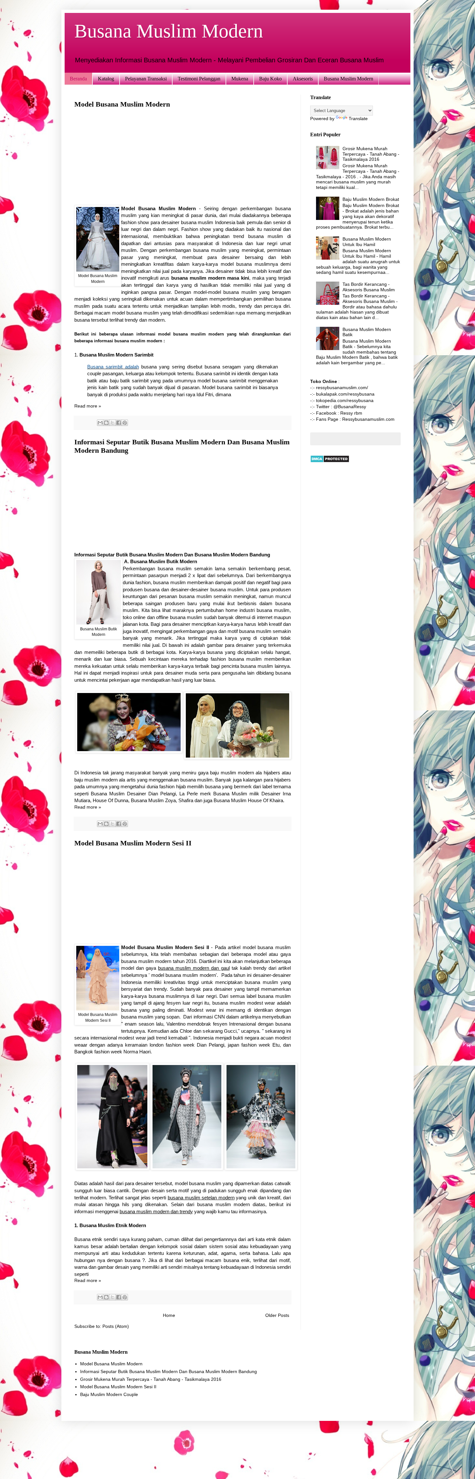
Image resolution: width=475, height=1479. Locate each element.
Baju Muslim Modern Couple (109, 1394)
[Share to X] (112, 422)
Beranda (78, 78)
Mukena (239, 78)
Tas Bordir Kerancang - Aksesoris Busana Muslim (369, 287)
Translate (358, 118)
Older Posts (277, 1315)
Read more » (87, 406)
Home (169, 1315)
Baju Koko (270, 78)
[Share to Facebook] (118, 422)
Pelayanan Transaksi (146, 78)
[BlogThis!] (106, 422)
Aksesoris (303, 78)
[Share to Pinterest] (124, 422)
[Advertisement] (182, 160)
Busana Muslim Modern (348, 78)
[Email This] (100, 422)
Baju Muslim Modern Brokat (371, 199)
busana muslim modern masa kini (210, 278)
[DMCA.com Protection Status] (329, 461)
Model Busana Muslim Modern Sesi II (133, 843)
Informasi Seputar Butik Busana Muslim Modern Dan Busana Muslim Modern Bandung (168, 1371)
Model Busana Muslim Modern (122, 104)
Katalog (106, 78)
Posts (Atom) (115, 1326)
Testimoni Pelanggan (199, 78)
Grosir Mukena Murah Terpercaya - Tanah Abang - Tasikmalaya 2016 (371, 154)
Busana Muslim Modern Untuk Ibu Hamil (367, 241)
